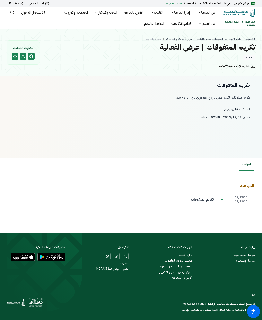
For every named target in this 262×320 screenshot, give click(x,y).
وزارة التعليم (185, 255)
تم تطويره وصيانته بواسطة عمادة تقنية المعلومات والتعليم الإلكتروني (217, 310)
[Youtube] (116, 256)
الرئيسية (250, 39)
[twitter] (23, 56)
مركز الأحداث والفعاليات (179, 39)
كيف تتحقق (175, 4)
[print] (15, 56)
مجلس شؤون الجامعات (178, 261)
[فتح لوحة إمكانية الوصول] (253, 311)
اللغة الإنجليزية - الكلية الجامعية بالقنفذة (219, 39)
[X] (125, 256)
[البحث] (12, 12)
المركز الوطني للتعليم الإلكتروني (175, 272)
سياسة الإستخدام (245, 261)
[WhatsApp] (107, 256)
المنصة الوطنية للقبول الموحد (175, 266)
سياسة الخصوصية (244, 255)
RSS (253, 295)
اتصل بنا (124, 263)
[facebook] (31, 56)
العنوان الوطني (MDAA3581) (112, 269)
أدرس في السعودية (182, 278)
